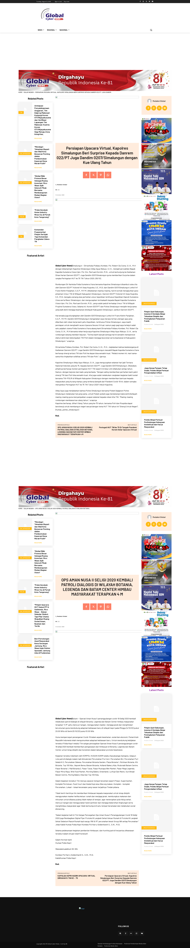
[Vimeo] (149, 1)
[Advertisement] (95, 49)
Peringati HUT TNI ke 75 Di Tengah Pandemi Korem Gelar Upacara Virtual (118, 428)
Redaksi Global (62, 184)
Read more (38, 138)
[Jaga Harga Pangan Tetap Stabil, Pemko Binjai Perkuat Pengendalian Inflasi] (157, 349)
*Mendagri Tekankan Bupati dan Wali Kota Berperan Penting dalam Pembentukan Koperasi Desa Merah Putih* (42, 155)
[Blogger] (120, 933)
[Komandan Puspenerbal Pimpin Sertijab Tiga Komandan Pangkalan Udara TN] (25, 233)
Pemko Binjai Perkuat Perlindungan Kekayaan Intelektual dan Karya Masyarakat (154, 423)
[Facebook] (140, 1)
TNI (21, 112)
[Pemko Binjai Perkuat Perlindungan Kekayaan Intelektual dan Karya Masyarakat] (157, 401)
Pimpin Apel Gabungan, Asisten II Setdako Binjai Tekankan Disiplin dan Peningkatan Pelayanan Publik (154, 316)
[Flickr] (131, 933)
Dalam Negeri (29, 92)
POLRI (22, 217)
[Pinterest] (100, 175)
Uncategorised (149, 303)
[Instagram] (143, 1)
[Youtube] (152, 1)
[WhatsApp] (108, 175)
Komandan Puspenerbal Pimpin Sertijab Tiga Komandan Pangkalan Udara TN (41, 235)
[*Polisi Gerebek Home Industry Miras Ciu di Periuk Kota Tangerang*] (25, 213)
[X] (146, 1)
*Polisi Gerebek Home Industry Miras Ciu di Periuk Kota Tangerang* (42, 213)
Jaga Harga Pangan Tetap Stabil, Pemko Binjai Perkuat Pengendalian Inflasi (156, 370)
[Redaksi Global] (150, 101)
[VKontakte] (142, 933)
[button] (151, 30)
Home (20, 92)
